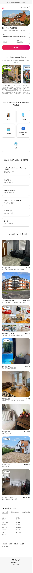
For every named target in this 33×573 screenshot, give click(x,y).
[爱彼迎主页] (3, 7)
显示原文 (22, 2)
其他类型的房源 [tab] (15, 512)
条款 (18, 564)
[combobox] (15, 36)
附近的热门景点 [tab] (26, 512)
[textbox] (8, 42)
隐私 (14, 564)
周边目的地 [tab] (5, 512)
